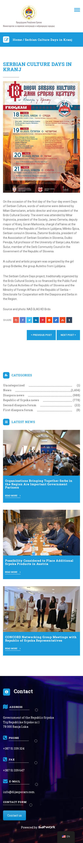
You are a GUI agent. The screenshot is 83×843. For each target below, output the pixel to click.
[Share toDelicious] (56, 320)
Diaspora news (13, 395)
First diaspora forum (18, 410)
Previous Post (41, 334)
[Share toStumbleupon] (62, 320)
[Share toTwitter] (29, 320)
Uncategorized (14, 385)
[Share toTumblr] (69, 320)
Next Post (68, 334)
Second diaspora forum (19, 405)
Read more (11, 495)
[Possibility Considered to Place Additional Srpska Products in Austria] (41, 532)
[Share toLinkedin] (36, 320)
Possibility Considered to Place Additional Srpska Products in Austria (39, 562)
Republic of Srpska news (21, 400)
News (7, 390)
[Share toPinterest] (43, 320)
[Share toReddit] (49, 320)
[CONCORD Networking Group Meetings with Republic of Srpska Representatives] (41, 608)
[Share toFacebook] (23, 320)
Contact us (14, 815)
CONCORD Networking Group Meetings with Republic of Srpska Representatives (41, 638)
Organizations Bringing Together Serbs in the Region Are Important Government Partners (38, 484)
